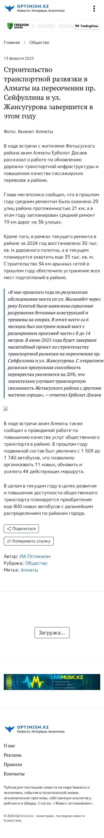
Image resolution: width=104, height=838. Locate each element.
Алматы (29, 570)
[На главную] (34, 8)
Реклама (12, 755)
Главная (12, 42)
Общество (39, 42)
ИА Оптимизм (35, 556)
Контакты (14, 774)
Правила (13, 764)
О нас (9, 746)
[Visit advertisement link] (52, 682)
